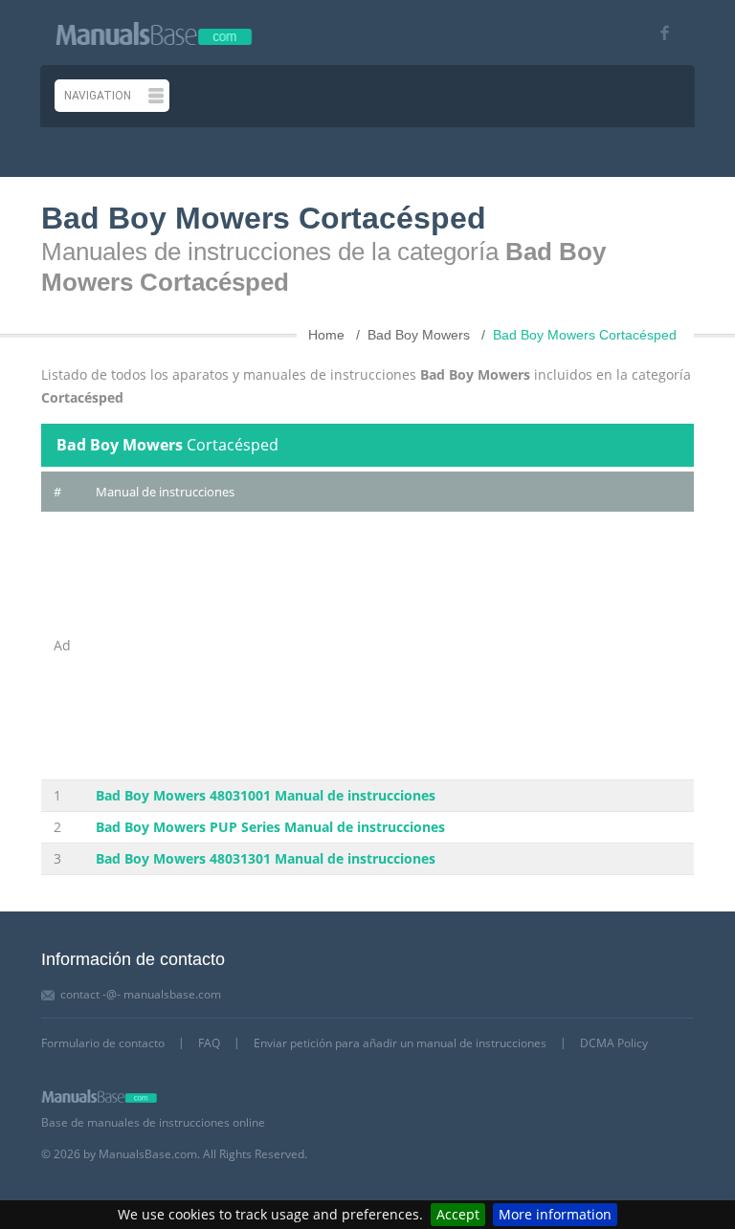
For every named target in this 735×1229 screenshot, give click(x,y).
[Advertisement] (388, 645)
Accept (457, 1214)
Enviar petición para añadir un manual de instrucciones (400, 1043)
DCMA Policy (614, 1043)
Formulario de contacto (103, 1043)
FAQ (209, 1043)
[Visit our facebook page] (658, 33)
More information (555, 1214)
